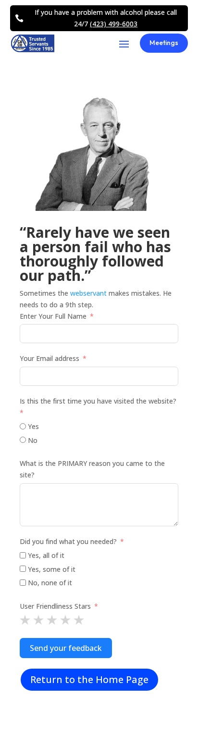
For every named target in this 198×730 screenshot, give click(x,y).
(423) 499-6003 (113, 23)
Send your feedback (66, 648)
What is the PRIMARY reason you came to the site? (92, 469)
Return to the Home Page (89, 679)
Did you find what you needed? (68, 541)
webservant (88, 293)
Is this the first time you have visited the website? (98, 401)
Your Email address (49, 358)
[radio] (25, 619)
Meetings (163, 42)
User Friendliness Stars (55, 606)
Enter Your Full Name (53, 316)
